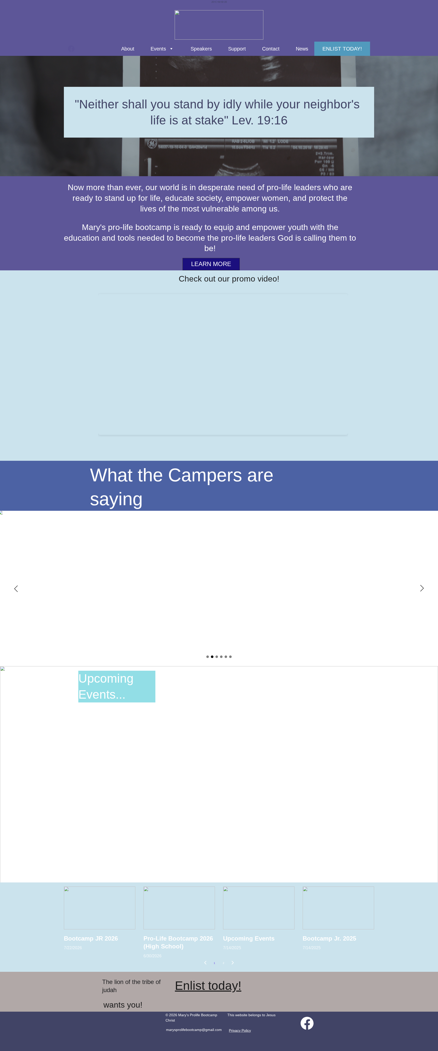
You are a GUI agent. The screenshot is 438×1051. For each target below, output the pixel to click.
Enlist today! (342, 49)
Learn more (211, 263)
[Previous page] (205, 963)
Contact (271, 49)
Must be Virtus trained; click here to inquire (218, 874)
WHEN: (197, 854)
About (127, 49)
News (302, 49)
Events (158, 49)
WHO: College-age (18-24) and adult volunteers (218, 864)
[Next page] (232, 963)
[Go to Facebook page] (71, 48)
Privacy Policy (240, 1030)
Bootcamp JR (284, 739)
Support (237, 49)
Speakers (201, 49)
